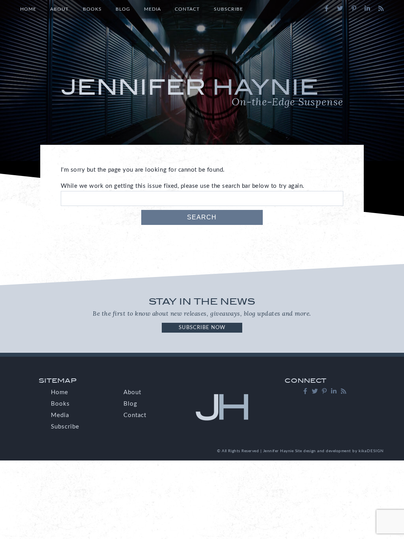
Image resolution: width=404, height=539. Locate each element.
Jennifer (202, 91)
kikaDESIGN (371, 451)
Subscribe (228, 9)
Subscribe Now (202, 327)
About (59, 9)
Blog (123, 9)
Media (152, 9)
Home (28, 9)
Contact (187, 9)
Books (92, 9)
